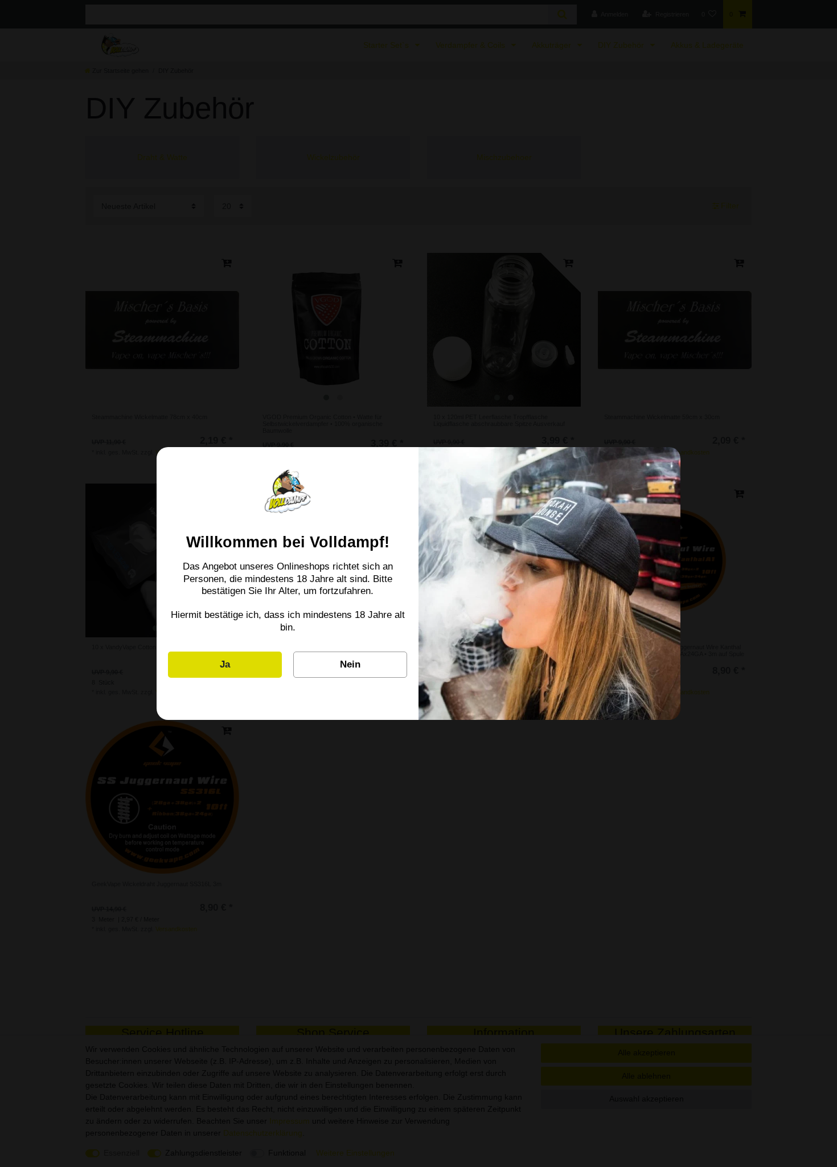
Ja (225, 664)
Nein (350, 664)
